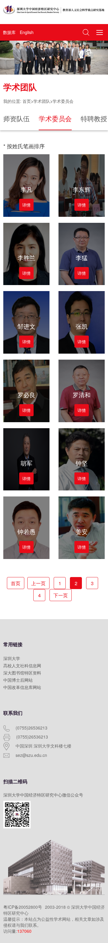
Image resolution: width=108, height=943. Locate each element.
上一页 (38, 583)
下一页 (60, 595)
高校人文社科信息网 (22, 665)
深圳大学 (11, 658)
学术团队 (41, 101)
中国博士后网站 (18, 680)
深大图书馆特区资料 (22, 673)
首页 (26, 101)
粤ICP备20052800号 (22, 907)
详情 (26, 205)
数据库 (9, 32)
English (27, 32)
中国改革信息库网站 (22, 687)
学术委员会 (63, 101)
